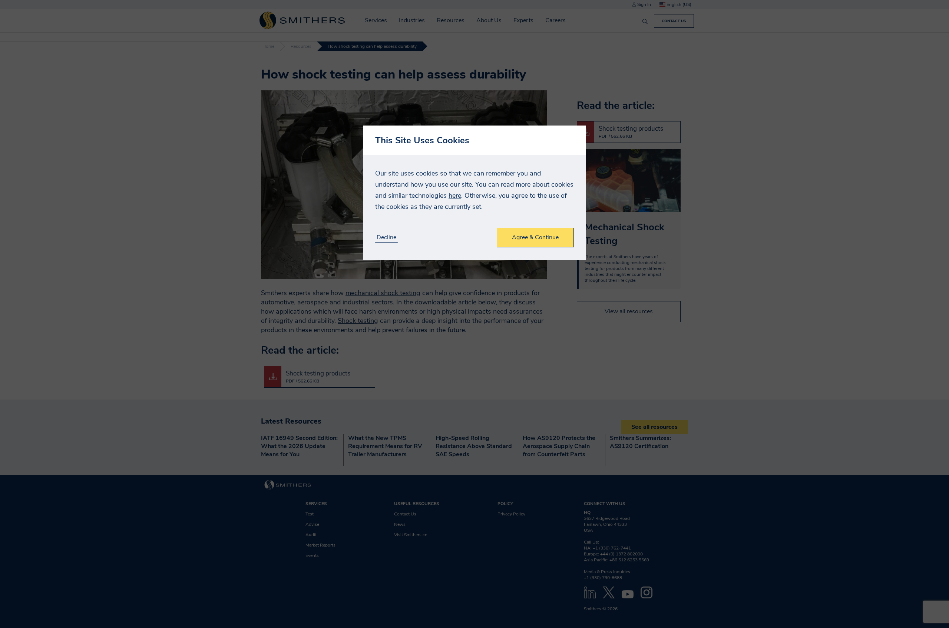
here (455, 195)
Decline (386, 237)
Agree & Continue (535, 237)
